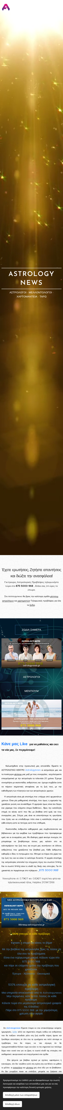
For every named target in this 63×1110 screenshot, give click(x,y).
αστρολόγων (8, 601)
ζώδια (32, 605)
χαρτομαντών (24, 601)
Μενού (59, 7)
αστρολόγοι (17, 1067)
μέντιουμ (54, 596)
